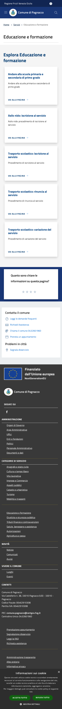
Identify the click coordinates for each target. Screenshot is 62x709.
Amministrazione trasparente (21, 657)
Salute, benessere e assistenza (22, 526)
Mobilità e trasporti (16, 499)
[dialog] (31, 689)
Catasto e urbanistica (17, 489)
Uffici (9, 434)
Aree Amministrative (17, 430)
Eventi (10, 576)
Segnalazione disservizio (18, 634)
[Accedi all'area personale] (51, 3)
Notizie (10, 550)
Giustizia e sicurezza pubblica (21, 517)
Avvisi (10, 559)
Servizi (16, 24)
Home (6, 24)
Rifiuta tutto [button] (42, 697)
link (31, 692)
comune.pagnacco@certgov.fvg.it (24, 613)
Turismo (10, 494)
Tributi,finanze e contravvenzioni (23, 522)
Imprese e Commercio (17, 480)
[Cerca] (56, 12)
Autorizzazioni (14, 531)
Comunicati (12, 554)
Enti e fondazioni (15, 439)
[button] (31, 704)
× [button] (59, 672)
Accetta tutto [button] (20, 698)
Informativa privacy (16, 666)
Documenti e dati (15, 452)
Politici (10, 443)
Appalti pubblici (14, 485)
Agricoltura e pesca (16, 535)
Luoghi (10, 572)
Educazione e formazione (19, 513)
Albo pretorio (13, 662)
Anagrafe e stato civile (18, 467)
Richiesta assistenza (17, 643)
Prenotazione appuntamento (21, 629)
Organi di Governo (15, 425)
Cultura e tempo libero (18, 471)
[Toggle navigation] (5, 12)
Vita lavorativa (14, 476)
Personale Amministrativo (19, 448)
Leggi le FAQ (13, 638)
